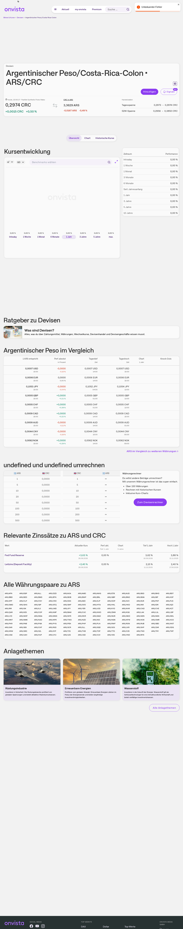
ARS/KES (23, 612)
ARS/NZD (82, 620)
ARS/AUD (126, 593)
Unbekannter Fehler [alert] (151, 7)
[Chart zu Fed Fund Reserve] (120, 556)
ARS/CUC (82, 612)
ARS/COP (38, 612)
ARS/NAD (38, 620)
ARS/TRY (155, 631)
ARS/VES (111, 635)
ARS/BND (126, 597)
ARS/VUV (96, 635)
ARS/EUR (140, 601)
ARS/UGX (8, 635)
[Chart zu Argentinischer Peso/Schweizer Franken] (141, 405)
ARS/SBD (155, 623)
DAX (83, 926)
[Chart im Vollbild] (116, 161)
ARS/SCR (67, 627)
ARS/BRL (96, 597)
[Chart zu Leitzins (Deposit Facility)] (120, 565)
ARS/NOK (141, 620)
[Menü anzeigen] (55, 9)
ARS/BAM (67, 612)
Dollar (106, 926)
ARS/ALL (37, 593)
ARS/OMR (155, 620)
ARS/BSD (140, 593)
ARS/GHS (23, 605)
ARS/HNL (111, 605)
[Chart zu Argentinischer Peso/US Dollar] (141, 369)
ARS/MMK (23, 620)
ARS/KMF (53, 612)
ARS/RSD (52, 627)
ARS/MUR (111, 616)
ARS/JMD (53, 608)
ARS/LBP (169, 612)
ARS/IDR (154, 605)
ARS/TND (140, 631)
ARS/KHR (126, 608)
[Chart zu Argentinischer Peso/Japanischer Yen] (141, 387)
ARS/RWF (111, 623)
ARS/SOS (111, 627)
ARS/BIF (154, 597)
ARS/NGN (111, 620)
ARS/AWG (97, 593)
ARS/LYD (8, 616)
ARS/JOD (96, 608)
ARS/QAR (9, 612)
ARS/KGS (126, 612)
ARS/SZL (37, 631)
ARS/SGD (97, 627)
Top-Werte (130, 926)
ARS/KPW (126, 620)
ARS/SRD (23, 631)
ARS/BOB (67, 597)
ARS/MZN (141, 616)
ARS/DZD (53, 593)
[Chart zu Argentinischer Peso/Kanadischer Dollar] (141, 414)
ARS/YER (81, 608)
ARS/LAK (140, 612)
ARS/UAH (23, 635)
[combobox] (70, 162)
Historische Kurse (104, 138)
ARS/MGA (38, 616)
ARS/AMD (82, 593)
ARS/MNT (9, 620)
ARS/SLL (81, 627)
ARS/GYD (82, 605)
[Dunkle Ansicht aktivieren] (18, 1)
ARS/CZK (126, 631)
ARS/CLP (23, 601)
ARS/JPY (67, 608)
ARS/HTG (97, 605)
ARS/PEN (67, 623)
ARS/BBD (9, 597)
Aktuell (65, 9)
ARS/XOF (169, 597)
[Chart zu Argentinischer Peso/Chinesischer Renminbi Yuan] (141, 432)
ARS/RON (126, 623)
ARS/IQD (169, 605)
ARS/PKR (8, 623)
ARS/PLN (96, 623)
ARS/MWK (53, 616)
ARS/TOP (96, 631)
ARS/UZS (67, 635)
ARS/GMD (9, 605)
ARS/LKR (125, 627)
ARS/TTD (111, 631)
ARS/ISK (22, 608)
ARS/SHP (140, 627)
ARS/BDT (170, 593)
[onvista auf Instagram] (43, 926)
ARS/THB (82, 631)
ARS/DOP (111, 601)
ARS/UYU (52, 635)
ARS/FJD (169, 601)
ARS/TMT (170, 631)
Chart (87, 138)
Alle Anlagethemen (164, 707)
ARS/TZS (67, 631)
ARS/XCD (170, 620)
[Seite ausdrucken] (175, 84)
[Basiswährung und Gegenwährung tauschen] (55, 106)
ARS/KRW (9, 631)
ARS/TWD (67, 620)
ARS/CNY (38, 601)
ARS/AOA (67, 593)
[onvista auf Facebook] (31, 926)
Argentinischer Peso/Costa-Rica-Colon (40, 17)
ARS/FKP (155, 601)
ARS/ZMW (111, 612)
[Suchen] (127, 9)
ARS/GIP (37, 605)
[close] (179, 4)
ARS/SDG (170, 627)
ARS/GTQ (53, 605)
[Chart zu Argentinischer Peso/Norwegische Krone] (141, 441)
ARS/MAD (97, 616)
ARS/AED (81, 601)
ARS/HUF (38, 635)
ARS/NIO (96, 620)
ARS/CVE (155, 608)
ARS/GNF (67, 605)
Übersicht (74, 138)
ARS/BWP (82, 597)
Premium (97, 9)
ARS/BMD (38, 597)
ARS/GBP (111, 597)
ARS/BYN (140, 635)
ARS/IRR (8, 608)
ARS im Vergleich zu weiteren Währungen (151, 451)
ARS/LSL (155, 612)
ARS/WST (170, 623)
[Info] (10, 162)
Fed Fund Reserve (14, 555)
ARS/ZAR (155, 627)
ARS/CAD (141, 608)
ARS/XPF (8, 601)
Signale (171, 91)
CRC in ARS (68, 100)
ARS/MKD (126, 616)
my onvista (80, 9)
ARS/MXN (155, 616)
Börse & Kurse (9, 17)
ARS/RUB (140, 623)
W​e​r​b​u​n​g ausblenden (116, 39)
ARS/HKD (126, 605)
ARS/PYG (52, 623)
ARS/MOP (23, 616)
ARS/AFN (8, 593)
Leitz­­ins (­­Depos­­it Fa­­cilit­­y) (18, 564)
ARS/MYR (67, 616)
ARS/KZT (169, 608)
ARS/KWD (97, 612)
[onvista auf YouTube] (37, 926)
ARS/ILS (37, 608)
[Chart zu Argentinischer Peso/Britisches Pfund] (141, 396)
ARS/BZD (23, 597)
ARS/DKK (67, 601)
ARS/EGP (23, 593)
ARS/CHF (38, 627)
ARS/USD (82, 635)
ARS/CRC (53, 601)
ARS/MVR (82, 616)
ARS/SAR (8, 627)
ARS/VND (126, 635)
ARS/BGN (141, 597)
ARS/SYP (52, 631)
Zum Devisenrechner (150, 502)
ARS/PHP (82, 623)
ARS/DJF (96, 601)
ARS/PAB (23, 623)
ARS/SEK (23, 627)
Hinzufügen (149, 91)
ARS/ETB (111, 593)
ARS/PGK (38, 623)
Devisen (20, 17)
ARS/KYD (111, 608)
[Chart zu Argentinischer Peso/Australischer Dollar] (141, 423)
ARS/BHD (155, 593)
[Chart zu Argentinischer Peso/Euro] (141, 378)
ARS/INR (140, 605)
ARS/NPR (53, 620)
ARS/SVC (126, 601)
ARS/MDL (170, 616)
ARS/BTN (52, 597)
